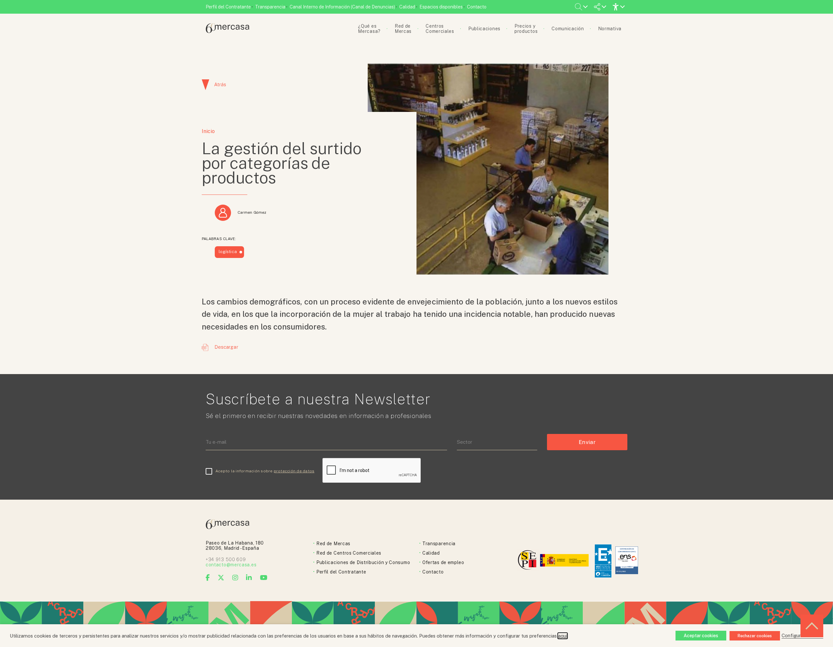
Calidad (407, 6)
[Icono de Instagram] (235, 578)
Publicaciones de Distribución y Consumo (363, 562)
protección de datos (294, 471)
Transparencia (270, 6)
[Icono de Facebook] (208, 578)
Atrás (220, 84)
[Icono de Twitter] (221, 578)
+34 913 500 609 (226, 559)
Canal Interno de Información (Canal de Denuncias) (342, 6)
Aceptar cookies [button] (701, 635)
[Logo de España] (565, 561)
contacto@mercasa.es (231, 564)
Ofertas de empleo (443, 562)
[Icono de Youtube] (264, 578)
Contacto (476, 6)
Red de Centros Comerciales (348, 553)
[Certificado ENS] (626, 560)
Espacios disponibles (441, 6)
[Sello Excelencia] (603, 561)
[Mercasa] (227, 31)
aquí (562, 636)
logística (228, 251)
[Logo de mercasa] (528, 561)
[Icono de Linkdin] (249, 578)
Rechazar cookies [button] (755, 635)
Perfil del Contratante (228, 6)
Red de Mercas (333, 543)
